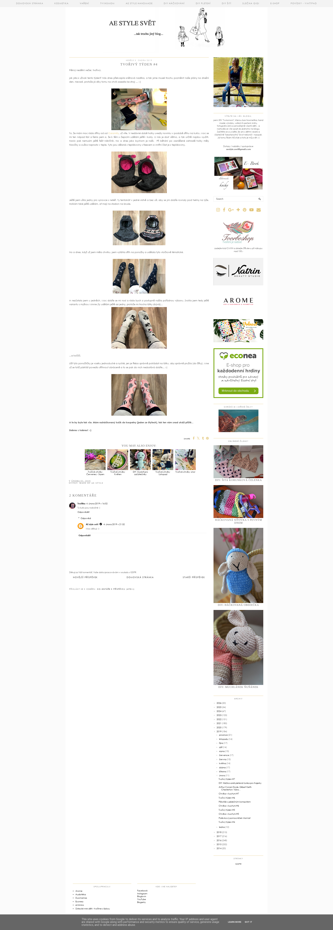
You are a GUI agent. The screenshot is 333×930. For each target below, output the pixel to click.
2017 (219, 836)
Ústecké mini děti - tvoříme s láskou (92, 908)
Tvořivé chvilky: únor (185, 472)
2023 (219, 715)
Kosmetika (61, 3)
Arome (78, 891)
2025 (219, 707)
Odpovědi (86, 518)
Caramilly (113, 133)
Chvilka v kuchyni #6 (229, 805)
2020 (219, 727)
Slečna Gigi (250, 3)
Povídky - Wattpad (304, 3)
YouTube (141, 899)
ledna (222, 827)
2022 (219, 719)
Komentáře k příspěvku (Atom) (116, 589)
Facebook (142, 890)
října (221, 743)
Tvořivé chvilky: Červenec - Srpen (95, 473)
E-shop (275, 3)
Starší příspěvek (194, 577)
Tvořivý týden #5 (227, 810)
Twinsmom (107, 3)
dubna (222, 767)
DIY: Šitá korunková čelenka (238, 480)
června (222, 759)
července (224, 755)
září (220, 747)
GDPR (238, 864)
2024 (219, 711)
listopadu (223, 739)
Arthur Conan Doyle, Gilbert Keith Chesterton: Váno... (235, 788)
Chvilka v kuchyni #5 (229, 814)
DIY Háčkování (174, 3)
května (222, 763)
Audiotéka (80, 894)
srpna (222, 751)
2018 (219, 832)
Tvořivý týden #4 (227, 822)
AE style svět (92, 524)
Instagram (142, 893)
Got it (248, 922)
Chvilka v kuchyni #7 (229, 793)
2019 (219, 731)
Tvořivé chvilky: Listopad (163, 473)
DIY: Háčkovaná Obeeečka (238, 605)
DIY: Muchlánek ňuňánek (238, 687)
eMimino (79, 905)
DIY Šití (226, 3)
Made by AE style (91, 483)
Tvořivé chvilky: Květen (117, 473)
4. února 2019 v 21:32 (114, 524)
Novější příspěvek (85, 577)
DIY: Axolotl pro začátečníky (140, 473)
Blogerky (141, 902)
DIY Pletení (203, 3)
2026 (219, 703)
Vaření (84, 3)
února (222, 775)
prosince (223, 735)
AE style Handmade (139, 3)
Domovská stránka (29, 3)
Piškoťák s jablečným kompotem (235, 801)
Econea (79, 901)
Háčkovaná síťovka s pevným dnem (238, 521)
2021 (219, 723)
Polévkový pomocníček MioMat (234, 818)
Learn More (234, 922)
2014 (219, 848)
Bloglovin (141, 896)
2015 (219, 844)
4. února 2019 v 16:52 (97, 503)
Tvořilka (81, 503)
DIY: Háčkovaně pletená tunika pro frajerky (240, 783)
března (222, 771)
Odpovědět (83, 512)
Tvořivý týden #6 (227, 797)
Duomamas (81, 898)
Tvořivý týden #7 (227, 779)
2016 (219, 840)
